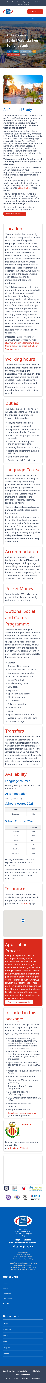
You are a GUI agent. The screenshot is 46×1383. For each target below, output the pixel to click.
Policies (6, 1303)
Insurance (25, 903)
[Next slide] (39, 90)
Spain (9, 51)
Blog (13, 2)
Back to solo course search (18, 35)
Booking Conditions (23, 1374)
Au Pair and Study (26, 51)
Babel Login (36, 11)
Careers (19, 2)
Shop (5, 1308)
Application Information (14, 214)
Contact (37, 2)
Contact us (23, 187)
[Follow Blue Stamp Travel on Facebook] (14, 1247)
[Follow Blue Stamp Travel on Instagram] (17, 1247)
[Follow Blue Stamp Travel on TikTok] (24, 1247)
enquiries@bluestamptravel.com (23, 1242)
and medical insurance (25, 1113)
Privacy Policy (22, 1371)
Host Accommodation (13, 54)
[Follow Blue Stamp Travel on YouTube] (31, 1247)
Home (5, 1284)
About (8, 2)
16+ (34, 51)
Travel (11, 1113)
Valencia (16, 51)
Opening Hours (28, 2)
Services (6, 1289)
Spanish (24, 54)
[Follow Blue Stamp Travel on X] (28, 1247)
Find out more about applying (19, 1002)
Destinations (8, 1298)
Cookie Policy (35, 1371)
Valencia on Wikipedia (18, 1148)
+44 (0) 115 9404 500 (23, 5)
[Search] (33, 19)
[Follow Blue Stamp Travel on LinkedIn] (21, 1247)
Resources (7, 1294)
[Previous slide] (6, 90)
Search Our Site (9, 1371)
